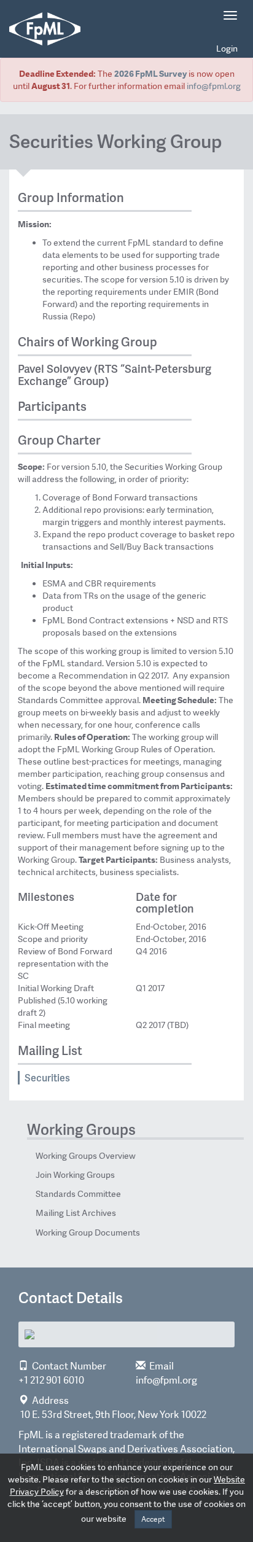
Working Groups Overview (86, 1155)
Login (227, 48)
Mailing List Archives (76, 1212)
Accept (153, 1519)
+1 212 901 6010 (51, 1380)
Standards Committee (78, 1193)
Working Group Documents (88, 1232)
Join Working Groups (75, 1174)
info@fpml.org (214, 86)
